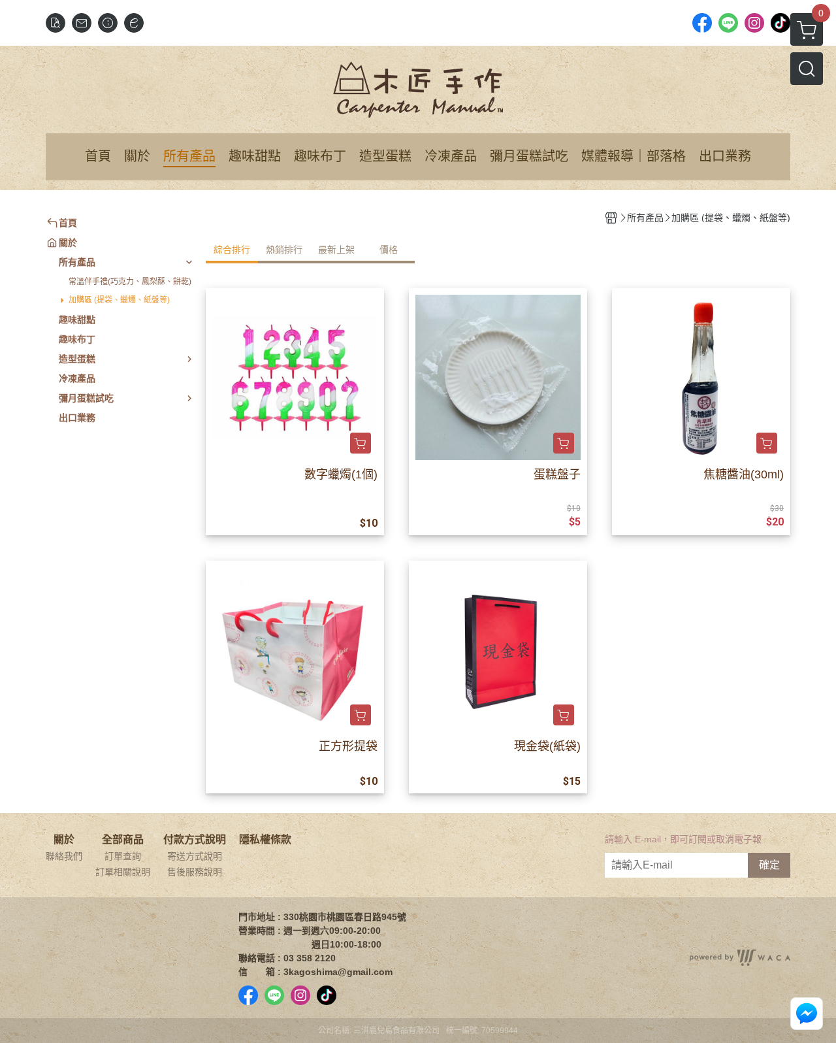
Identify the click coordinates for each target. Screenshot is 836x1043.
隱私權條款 (265, 840)
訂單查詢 (122, 856)
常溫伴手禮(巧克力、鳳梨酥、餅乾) (130, 281)
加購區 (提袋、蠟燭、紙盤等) (119, 300)
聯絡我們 (64, 856)
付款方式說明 (194, 840)
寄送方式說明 (194, 856)
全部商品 (123, 840)
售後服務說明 (194, 871)
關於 (64, 840)
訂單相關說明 (122, 871)
